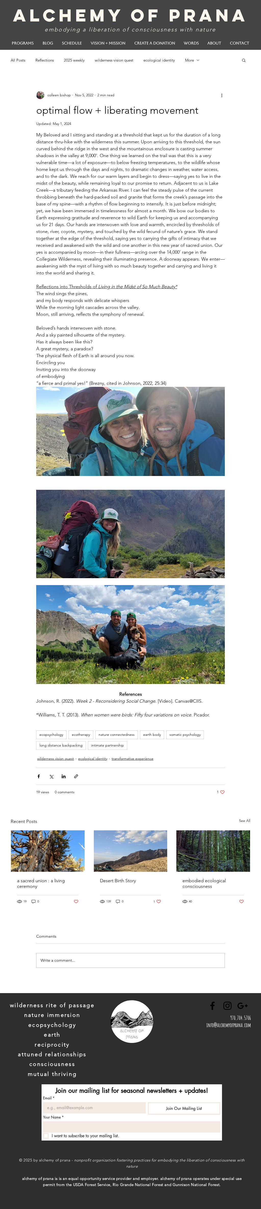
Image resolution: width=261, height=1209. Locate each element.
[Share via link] (76, 776)
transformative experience (132, 758)
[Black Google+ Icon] (242, 1005)
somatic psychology (185, 734)
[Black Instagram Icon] (227, 1005)
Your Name (53, 1117)
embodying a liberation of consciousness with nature (130, 29)
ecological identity (159, 60)
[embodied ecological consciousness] (213, 851)
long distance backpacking (61, 745)
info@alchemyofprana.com (228, 1024)
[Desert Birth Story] (130, 851)
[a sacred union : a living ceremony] (48, 851)
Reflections (44, 60)
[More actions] (222, 95)
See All (244, 820)
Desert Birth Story (118, 880)
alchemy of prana (130, 15)
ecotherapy (81, 734)
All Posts (18, 60)
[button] (243, 60)
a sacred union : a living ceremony (41, 883)
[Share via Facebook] (38, 776)
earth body (152, 734)
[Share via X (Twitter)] (51, 776)
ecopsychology (51, 734)
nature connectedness (117, 734)
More (189, 60)
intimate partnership (107, 745)
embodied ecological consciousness (204, 883)
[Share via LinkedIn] (63, 776)
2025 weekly (74, 60)
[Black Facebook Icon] (212, 1005)
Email (49, 1098)
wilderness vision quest (114, 60)
